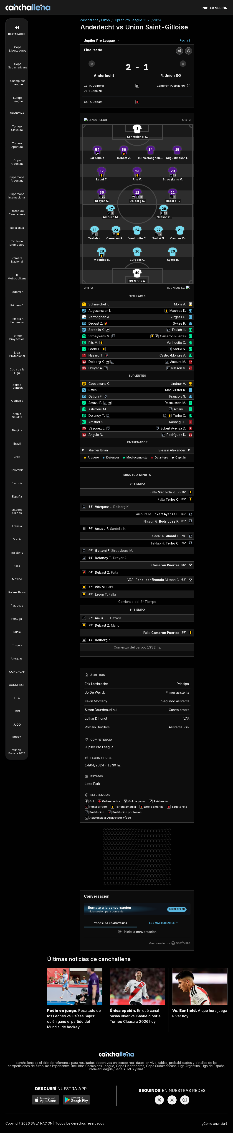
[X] (159, 1099)
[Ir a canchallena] (28, 7)
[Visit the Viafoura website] (180, 943)
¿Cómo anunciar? (215, 1123)
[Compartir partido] (179, 51)
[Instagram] (172, 1099)
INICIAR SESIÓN (215, 8)
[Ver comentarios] (188, 51)
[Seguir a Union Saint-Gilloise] (183, 63)
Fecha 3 (185, 40)
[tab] (110, 923)
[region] (137, 933)
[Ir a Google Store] (76, 1100)
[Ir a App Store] (45, 1100)
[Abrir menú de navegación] (17, 27)
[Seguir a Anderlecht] (92, 63)
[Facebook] (184, 1099)
